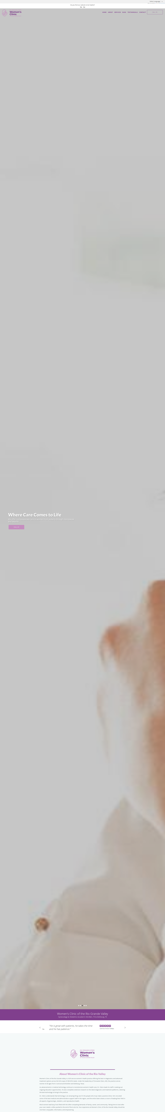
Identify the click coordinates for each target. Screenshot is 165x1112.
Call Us (16, 527)
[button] (78, 1005)
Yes (81, 7)
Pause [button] (43, 1029)
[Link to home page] (11, 12)
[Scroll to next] (124, 1028)
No (84, 7)
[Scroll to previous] (40, 1028)
